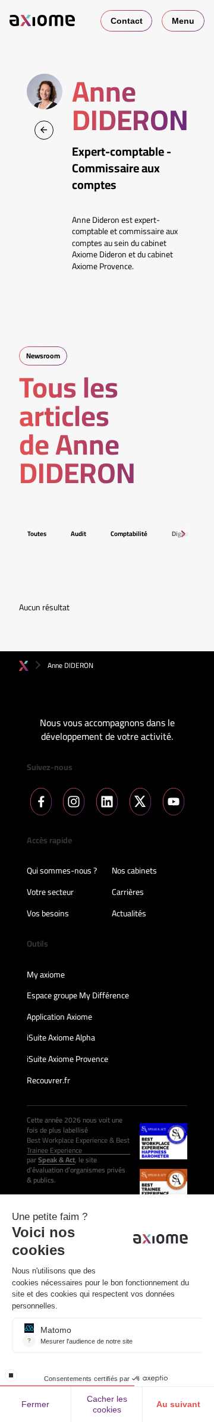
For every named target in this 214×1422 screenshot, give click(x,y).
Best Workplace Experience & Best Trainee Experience (78, 1146)
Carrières (128, 892)
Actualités (129, 914)
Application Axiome (59, 1017)
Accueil (24, 666)
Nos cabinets (134, 871)
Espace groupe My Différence (78, 996)
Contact (127, 21)
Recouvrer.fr (48, 1081)
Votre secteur (50, 892)
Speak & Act (56, 1160)
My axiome (46, 975)
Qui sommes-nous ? (62, 871)
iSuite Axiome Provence (67, 1059)
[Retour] (44, 130)
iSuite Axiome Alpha (61, 1038)
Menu (183, 21)
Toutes (36, 534)
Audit (78, 534)
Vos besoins (48, 914)
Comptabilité (129, 534)
